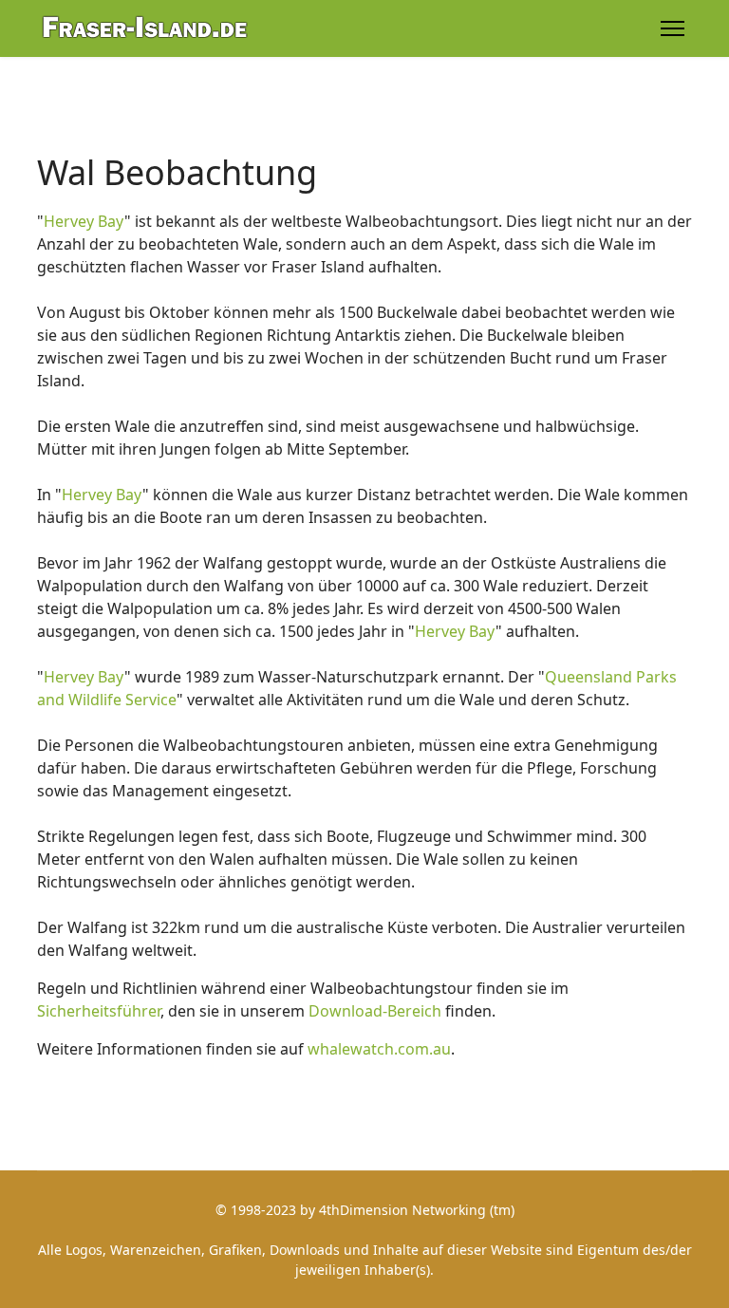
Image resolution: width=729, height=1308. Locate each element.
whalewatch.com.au (379, 1048)
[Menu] (672, 28)
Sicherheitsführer (98, 1010)
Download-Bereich (374, 1010)
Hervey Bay (84, 221)
